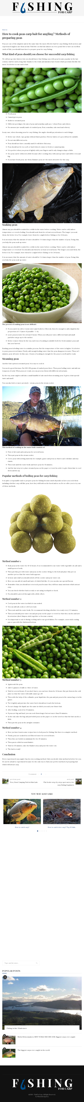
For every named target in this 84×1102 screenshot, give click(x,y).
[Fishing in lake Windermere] (42, 1003)
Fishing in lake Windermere (17, 1028)
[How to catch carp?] (22, 811)
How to (4, 30)
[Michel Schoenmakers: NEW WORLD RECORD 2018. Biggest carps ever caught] (8, 1040)
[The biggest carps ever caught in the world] (8, 1053)
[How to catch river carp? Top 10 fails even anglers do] (62, 811)
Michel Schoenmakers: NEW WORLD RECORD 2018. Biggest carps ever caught (46, 1037)
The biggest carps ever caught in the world (34, 1050)
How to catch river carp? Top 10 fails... (62, 827)
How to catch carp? (22, 827)
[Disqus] (42, 863)
